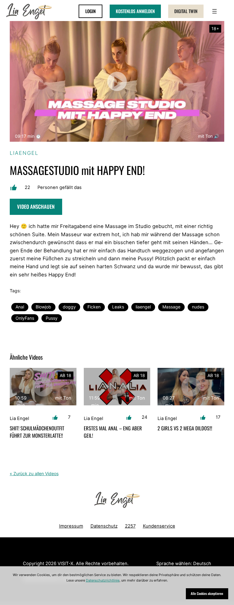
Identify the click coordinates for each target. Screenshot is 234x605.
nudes (198, 306)
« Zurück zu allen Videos (34, 473)
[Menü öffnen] (214, 11)
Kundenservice (159, 526)
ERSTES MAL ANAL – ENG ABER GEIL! (113, 432)
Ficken (94, 306)
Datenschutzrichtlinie (102, 580)
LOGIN (90, 11)
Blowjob (43, 306)
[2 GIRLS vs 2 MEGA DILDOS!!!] (191, 386)
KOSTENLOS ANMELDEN (135, 11)
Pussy (52, 318)
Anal (20, 306)
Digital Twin (185, 11)
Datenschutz (104, 526)
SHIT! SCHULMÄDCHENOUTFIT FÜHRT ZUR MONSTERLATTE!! (37, 432)
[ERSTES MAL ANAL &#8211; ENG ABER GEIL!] (117, 386)
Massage (171, 306)
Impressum (71, 526)
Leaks (118, 306)
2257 (130, 526)
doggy (69, 306)
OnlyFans (25, 318)
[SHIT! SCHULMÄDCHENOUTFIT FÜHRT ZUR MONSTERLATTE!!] (43, 386)
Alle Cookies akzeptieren (207, 593)
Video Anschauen (36, 206)
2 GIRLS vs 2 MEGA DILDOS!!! (185, 428)
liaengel (143, 306)
